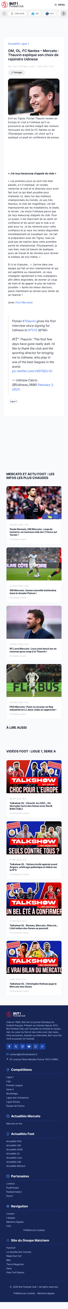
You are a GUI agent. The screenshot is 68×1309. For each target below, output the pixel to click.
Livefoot (10, 1183)
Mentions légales (15, 1221)
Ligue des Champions (17, 1097)
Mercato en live (14, 1123)
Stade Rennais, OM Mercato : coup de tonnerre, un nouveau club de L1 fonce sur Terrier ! (33, 532)
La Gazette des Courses (18, 1252)
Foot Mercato (23, 302)
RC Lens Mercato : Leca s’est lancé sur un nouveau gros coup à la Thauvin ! (33, 650)
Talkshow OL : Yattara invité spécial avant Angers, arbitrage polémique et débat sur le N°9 (33, 867)
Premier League (14, 1085)
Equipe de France (15, 1105)
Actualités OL (13, 1153)
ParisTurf (10, 1247)
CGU (8, 1226)
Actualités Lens (14, 1157)
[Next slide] (63, 13)
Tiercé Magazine (15, 1264)
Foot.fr (9, 1196)
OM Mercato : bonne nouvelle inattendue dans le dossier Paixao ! (33, 592)
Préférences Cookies (34, 1230)
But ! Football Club (23, 66)
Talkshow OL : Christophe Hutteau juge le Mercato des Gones (33, 985)
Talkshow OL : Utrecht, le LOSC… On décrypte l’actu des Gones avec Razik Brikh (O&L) (31, 806)
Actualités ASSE (14, 1149)
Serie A (10, 1089)
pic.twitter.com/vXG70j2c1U (32, 371)
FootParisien (12, 1187)
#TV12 (32, 330)
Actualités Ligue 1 (18, 43)
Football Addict (14, 1191)
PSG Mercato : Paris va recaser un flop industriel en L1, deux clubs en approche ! (33, 708)
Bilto (8, 1260)
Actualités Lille (13, 1161)
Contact (10, 1213)
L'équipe (10, 1217)
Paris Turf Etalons (15, 1272)
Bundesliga (12, 1093)
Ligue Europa (13, 1101)
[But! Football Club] (12, 4)
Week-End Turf (14, 1256)
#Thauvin (29, 321)
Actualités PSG (14, 1141)
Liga (8, 1081)
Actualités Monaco (15, 1166)
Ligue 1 (13, 401)
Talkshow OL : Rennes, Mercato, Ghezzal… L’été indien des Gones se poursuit (34, 927)
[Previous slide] (4, 13)
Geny (9, 1268)
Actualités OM (13, 1145)
